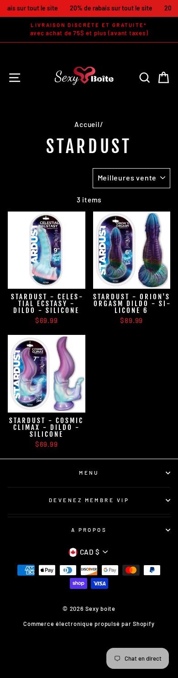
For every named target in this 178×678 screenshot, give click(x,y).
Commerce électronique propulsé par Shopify (88, 623)
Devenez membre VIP (89, 500)
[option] (89, 29)
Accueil (86, 124)
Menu (89, 473)
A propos (89, 530)
